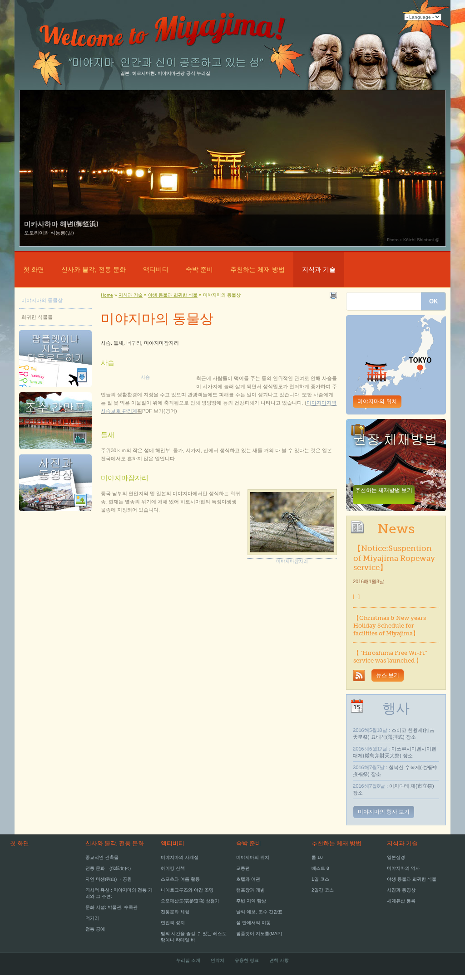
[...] (356, 596)
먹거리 (92, 918)
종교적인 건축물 (102, 857)
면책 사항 (279, 960)
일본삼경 (396, 857)
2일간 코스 (323, 889)
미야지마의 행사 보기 (384, 812)
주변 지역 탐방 (251, 900)
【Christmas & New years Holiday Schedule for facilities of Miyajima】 (389, 625)
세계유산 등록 (401, 900)
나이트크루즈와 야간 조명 (187, 889)
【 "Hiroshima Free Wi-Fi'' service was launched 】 (390, 656)
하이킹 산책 (173, 868)
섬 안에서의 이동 (253, 922)
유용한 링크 (247, 960)
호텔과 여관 (248, 879)
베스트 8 (320, 868)
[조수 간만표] (55, 451)
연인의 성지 (173, 922)
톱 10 (317, 857)
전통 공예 (95, 928)
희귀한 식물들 (37, 317)
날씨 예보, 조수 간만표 (259, 911)
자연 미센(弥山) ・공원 (108, 879)
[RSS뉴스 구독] (358, 675)
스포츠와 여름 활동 (180, 879)
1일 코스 (320, 879)
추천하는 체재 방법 (257, 269)
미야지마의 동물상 (42, 300)
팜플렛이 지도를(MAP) (259, 933)
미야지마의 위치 (377, 401)
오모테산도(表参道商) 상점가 (190, 900)
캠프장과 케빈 (250, 889)
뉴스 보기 (387, 675)
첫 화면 (33, 269)
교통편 (243, 868)
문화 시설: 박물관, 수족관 (111, 907)
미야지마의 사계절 (179, 857)
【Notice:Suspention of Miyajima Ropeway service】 (394, 558)
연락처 (217, 960)
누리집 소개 (188, 960)
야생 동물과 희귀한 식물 (411, 879)
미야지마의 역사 (403, 868)
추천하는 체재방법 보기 (383, 490)
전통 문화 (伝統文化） (109, 868)
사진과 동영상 (401, 889)
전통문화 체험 (175, 911)
